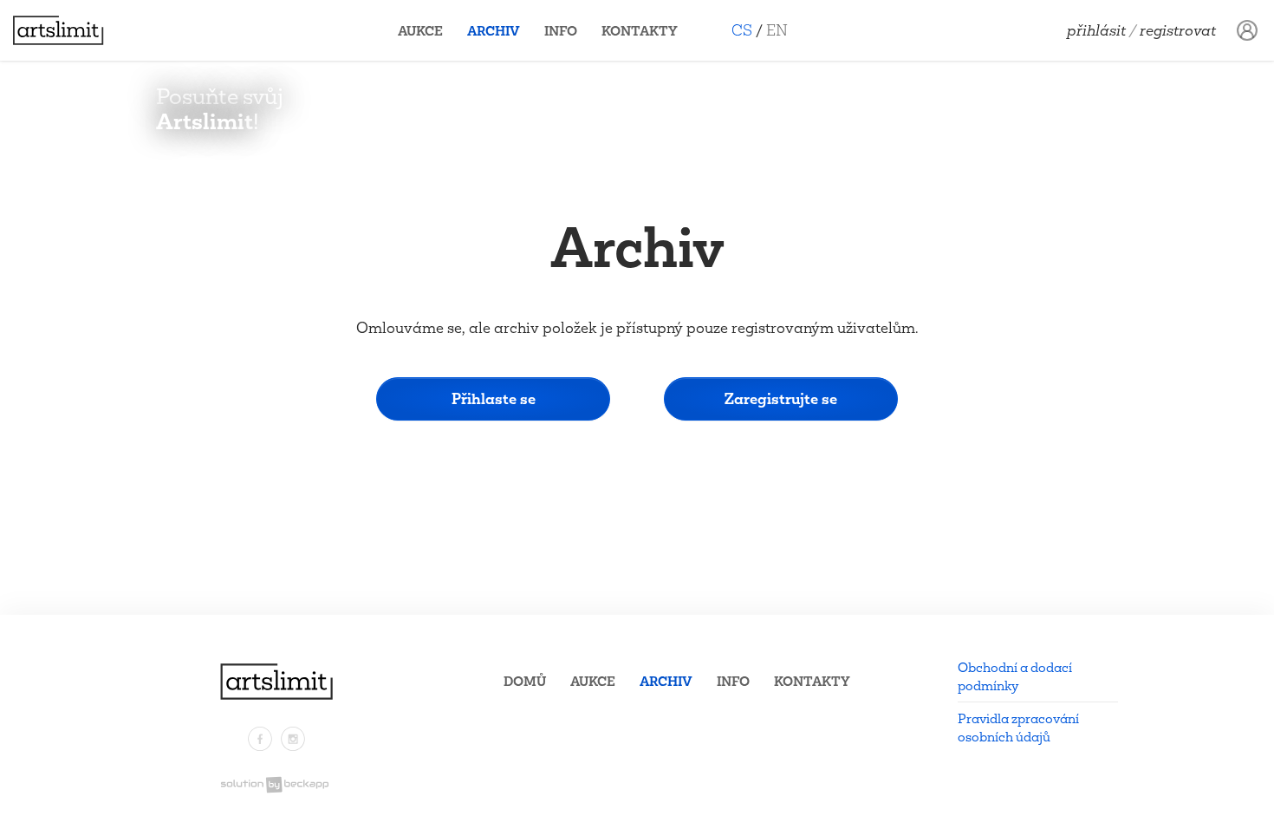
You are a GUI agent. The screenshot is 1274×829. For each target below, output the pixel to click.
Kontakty (639, 31)
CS (741, 30)
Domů (525, 681)
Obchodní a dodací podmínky (1015, 676)
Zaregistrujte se (781, 398)
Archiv (493, 31)
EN (777, 30)
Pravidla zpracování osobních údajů (1018, 727)
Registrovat (1178, 30)
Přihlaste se (494, 398)
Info (560, 31)
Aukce (420, 31)
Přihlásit (1096, 30)
